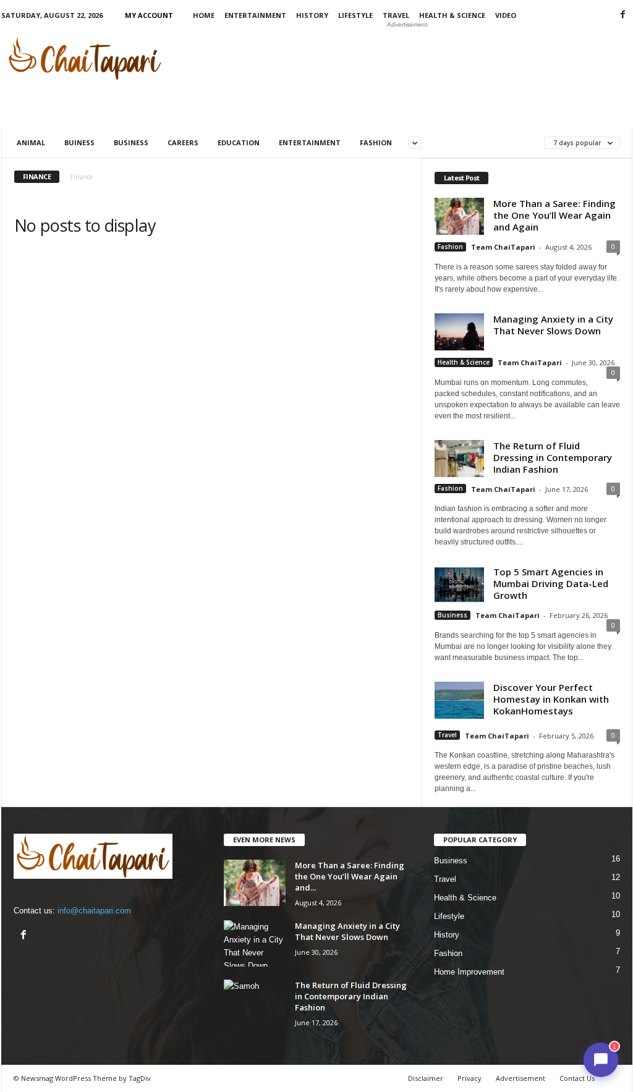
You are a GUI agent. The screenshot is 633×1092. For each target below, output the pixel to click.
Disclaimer (425, 1078)
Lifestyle (355, 15)
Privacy (469, 1078)
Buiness (79, 142)
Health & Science (452, 15)
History (312, 15)
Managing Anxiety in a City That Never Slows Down (553, 325)
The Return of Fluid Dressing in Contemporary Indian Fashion (552, 457)
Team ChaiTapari (503, 247)
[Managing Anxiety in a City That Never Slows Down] (255, 943)
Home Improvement (469, 971)
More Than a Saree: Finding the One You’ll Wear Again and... (349, 876)
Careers (183, 142)
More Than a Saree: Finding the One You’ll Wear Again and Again (554, 215)
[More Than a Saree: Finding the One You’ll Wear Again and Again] (255, 883)
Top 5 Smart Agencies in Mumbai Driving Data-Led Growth (550, 583)
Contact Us (577, 1078)
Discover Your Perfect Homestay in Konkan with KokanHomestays (551, 699)
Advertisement (520, 1078)
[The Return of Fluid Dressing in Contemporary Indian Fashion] (255, 1003)
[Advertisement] (407, 58)
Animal (31, 142)
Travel (396, 15)
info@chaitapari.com (94, 910)
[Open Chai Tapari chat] (601, 1060)
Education (239, 142)
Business (131, 142)
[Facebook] (623, 15)
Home (204, 15)
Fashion (376, 142)
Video (505, 15)
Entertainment (255, 15)
